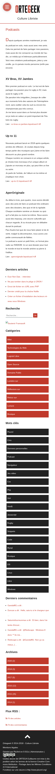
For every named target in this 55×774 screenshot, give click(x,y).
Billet (9, 339)
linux (9, 573)
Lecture (10, 406)
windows (11, 589)
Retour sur (12, 397)
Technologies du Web (17, 348)
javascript (11, 515)
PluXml (17, 752)
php (9, 490)
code (9, 539)
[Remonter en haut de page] (27, 738)
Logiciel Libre (13, 356)
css (9, 481)
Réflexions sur (13, 389)
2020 (9, 661)
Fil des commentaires (17, 725)
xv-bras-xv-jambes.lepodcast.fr (25, 124)
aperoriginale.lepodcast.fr (22, 256)
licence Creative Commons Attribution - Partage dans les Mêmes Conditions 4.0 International (27, 764)
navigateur (12, 465)
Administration (37, 752)
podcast (11, 457)
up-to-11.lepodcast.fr (20, 181)
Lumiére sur (12, 381)
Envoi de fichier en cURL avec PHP (23, 286)
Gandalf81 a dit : (15, 605)
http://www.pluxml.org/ (37, 770)
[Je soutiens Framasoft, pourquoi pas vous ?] (15, 323)
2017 (9, 677)
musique (11, 414)
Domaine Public (14, 373)
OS (8, 564)
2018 (9, 669)
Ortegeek (7, 743)
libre (9, 581)
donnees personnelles (17, 448)
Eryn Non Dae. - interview (19, 277)
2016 (9, 686)
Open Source (13, 364)
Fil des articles (14, 718)
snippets (11, 531)
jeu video (11, 473)
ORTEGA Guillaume (28, 759)
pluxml (10, 432)
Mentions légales (10, 747)
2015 (9, 694)
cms (9, 440)
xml (9, 498)
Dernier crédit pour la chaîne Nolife (23, 291)
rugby (10, 523)
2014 (9, 702)
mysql (10, 548)
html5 (10, 506)
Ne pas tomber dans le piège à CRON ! (25, 281)
